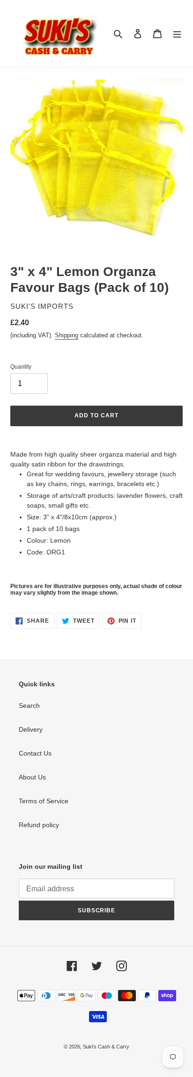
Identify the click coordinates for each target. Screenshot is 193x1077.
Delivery (31, 729)
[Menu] (177, 33)
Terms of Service (43, 801)
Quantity (20, 367)
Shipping (66, 335)
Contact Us (35, 753)
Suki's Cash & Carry (106, 1046)
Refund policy (39, 825)
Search (29, 705)
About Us (32, 777)
